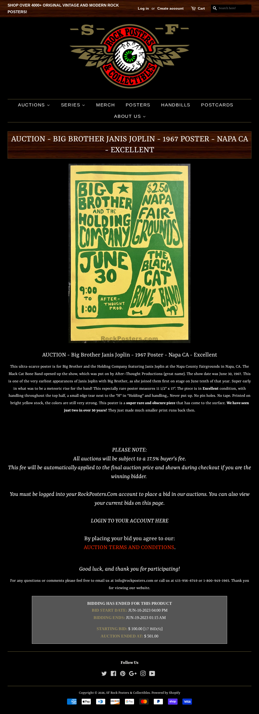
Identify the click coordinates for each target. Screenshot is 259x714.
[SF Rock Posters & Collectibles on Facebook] (113, 675)
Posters (138, 104)
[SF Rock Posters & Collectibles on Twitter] (104, 675)
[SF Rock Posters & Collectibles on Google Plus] (133, 675)
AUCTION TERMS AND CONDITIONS (129, 547)
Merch (105, 104)
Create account (170, 8)
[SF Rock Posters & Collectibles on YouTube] (152, 675)
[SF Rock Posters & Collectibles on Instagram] (143, 675)
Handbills (175, 104)
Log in (143, 8)
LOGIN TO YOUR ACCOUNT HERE (129, 521)
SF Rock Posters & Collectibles (128, 693)
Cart (201, 8)
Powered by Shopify (166, 693)
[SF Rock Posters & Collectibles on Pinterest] (122, 675)
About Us (128, 116)
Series (71, 104)
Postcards (217, 104)
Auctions (32, 104)
